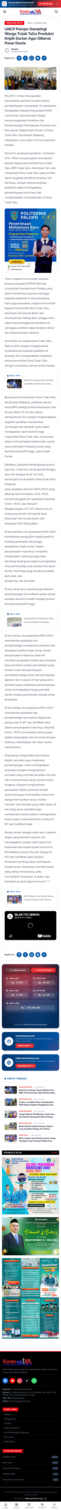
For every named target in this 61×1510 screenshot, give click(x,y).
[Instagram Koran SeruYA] (20, 1381)
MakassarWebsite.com (34, 1499)
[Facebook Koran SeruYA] (5, 1381)
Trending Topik (9, 1474)
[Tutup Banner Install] (57, 4)
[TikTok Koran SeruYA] (27, 1381)
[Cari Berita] (56, 12)
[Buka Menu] (5, 12)
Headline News (14, 23)
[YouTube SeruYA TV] (12, 1381)
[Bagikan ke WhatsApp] (31, 58)
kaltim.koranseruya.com (27, 1058)
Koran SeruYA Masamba (13, 1480)
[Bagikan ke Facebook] (19, 58)
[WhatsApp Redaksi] (34, 1381)
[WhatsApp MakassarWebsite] (45, 1498)
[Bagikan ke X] (25, 58)
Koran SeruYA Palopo (12, 1468)
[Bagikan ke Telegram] (37, 58)
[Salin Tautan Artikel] (44, 58)
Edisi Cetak (7, 1463)
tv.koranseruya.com (25, 1036)
